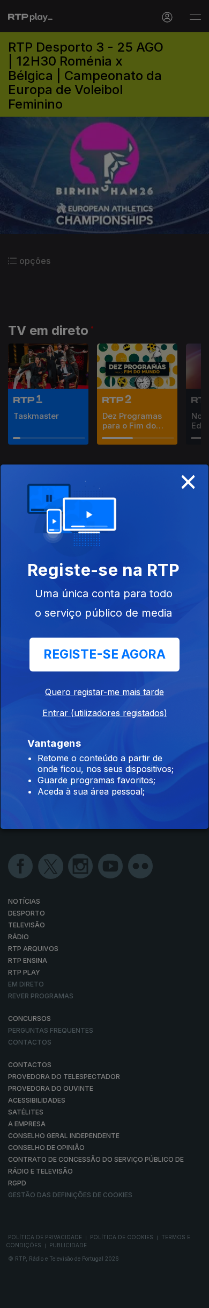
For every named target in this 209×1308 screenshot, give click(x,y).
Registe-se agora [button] (104, 654)
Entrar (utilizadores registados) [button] (104, 712)
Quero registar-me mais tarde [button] (104, 692)
